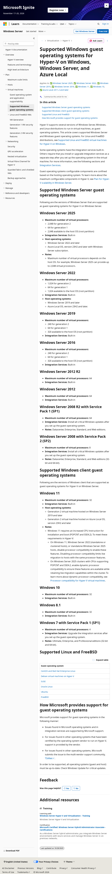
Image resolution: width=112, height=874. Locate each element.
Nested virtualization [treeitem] (17, 156)
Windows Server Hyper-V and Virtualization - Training (65, 816)
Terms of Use (8, 872)
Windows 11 (83, 86)
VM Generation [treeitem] (16, 119)
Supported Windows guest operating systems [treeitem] (21, 108)
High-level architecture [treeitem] (18, 69)
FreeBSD (45, 697)
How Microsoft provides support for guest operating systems (70, 118)
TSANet (48, 758)
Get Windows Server (85, 31)
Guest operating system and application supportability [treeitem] (21, 98)
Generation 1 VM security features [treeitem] (21, 126)
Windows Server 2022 (86, 83)
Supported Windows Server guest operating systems (66, 107)
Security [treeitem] (11, 146)
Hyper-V (66, 40)
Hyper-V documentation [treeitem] (16, 49)
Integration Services (50, 165)
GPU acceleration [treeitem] (15, 151)
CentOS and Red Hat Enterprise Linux (58, 671)
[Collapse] (34, 38)
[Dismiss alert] (106, 5)
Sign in (105, 23)
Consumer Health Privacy (82, 868)
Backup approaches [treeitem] (17, 178)
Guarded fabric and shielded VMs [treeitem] (21, 171)
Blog (39, 868)
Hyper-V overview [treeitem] (15, 59)
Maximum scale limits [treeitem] (18, 79)
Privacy (63, 868)
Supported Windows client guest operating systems (65, 111)
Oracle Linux (46, 686)
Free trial (103, 31)
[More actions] (107, 41)
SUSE (43, 681)
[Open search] (98, 23)
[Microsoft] (5, 24)
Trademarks (22, 872)
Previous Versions (26, 868)
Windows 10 (98, 86)
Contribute (51, 868)
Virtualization (53, 40)
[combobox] (18, 44)
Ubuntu (44, 692)
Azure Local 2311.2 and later (56, 90)
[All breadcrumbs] (42, 41)
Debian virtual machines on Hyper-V (57, 676)
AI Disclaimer (8, 868)
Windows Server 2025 (63, 83)
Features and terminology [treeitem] (19, 64)
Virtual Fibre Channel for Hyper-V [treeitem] (19, 163)
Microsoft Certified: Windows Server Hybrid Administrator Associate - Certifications (73, 828)
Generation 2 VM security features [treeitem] (21, 135)
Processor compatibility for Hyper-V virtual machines (77, 580)
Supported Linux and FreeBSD (55, 114)
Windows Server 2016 (64, 86)
